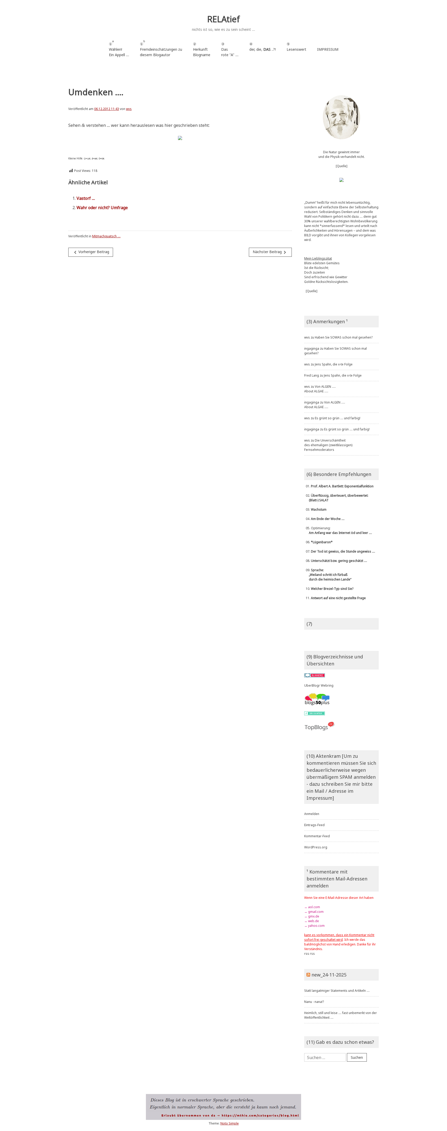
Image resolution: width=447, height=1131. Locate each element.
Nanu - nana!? (314, 1002)
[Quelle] (341, 166)
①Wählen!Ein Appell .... (119, 48)
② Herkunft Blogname (201, 49)
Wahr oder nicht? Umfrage (102, 207)
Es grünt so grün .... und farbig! (337, 418)
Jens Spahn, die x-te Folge (334, 364)
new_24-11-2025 (328, 975)
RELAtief (223, 19)
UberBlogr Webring (318, 685)
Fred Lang (311, 375)
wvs (129, 109)
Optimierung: (338, 530)
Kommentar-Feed (317, 836)
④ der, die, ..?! (262, 49)
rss (306, 953)
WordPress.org (315, 847)
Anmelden (311, 814)
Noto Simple (229, 1123)
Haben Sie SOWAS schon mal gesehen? (344, 337)
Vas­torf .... (86, 198)
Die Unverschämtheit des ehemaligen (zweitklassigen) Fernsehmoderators (328, 445)
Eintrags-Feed (314, 825)
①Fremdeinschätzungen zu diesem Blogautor (161, 48)
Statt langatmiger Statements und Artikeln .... (337, 990)
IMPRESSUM (327, 49)
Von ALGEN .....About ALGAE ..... (320, 388)
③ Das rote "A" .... (230, 49)
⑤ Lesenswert (296, 46)
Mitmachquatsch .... (106, 236)
